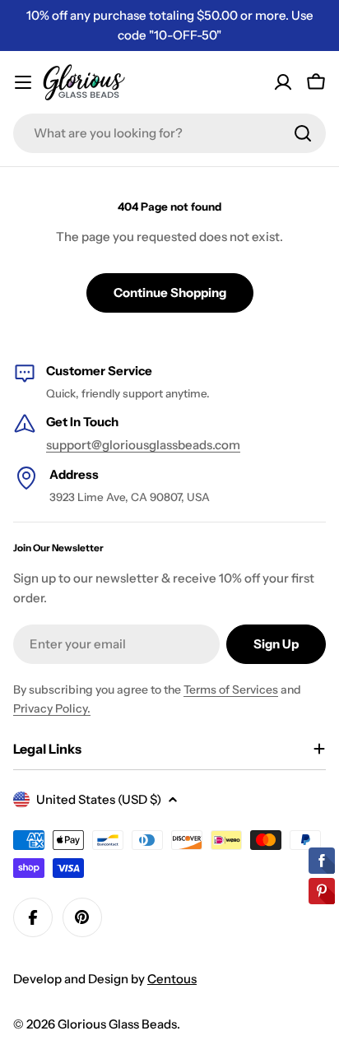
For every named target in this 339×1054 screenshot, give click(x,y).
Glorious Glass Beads (117, 1024)
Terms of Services (230, 689)
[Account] (283, 82)
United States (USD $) (98, 799)
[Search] (303, 133)
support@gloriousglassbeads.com (143, 445)
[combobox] (169, 133)
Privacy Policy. (52, 708)
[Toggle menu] (23, 82)
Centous (172, 979)
